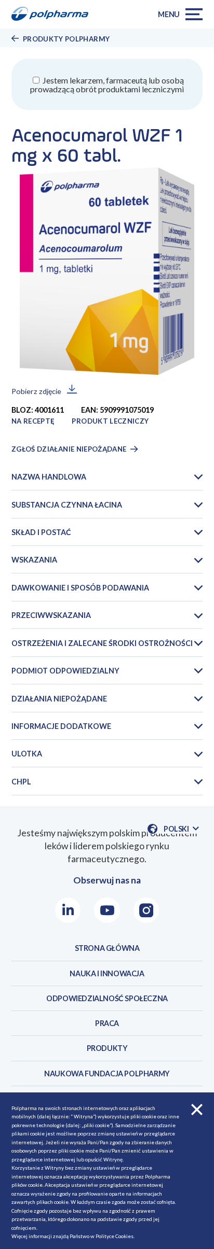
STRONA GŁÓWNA (107, 948)
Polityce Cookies (114, 1236)
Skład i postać (41, 532)
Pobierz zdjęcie (36, 391)
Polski (181, 829)
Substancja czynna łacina (66, 504)
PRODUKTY (107, 1048)
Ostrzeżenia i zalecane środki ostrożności (102, 643)
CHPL (21, 781)
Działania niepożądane (59, 698)
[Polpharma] (53, 14)
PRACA (107, 1023)
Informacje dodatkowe (61, 726)
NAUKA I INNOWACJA (107, 973)
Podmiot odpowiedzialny (65, 670)
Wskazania (34, 559)
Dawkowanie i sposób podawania (80, 587)
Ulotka (26, 753)
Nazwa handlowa (48, 476)
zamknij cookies (197, 1109)
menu (169, 14)
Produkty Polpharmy (66, 39)
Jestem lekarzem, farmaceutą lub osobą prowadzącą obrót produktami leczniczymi (107, 84)
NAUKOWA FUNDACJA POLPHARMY (107, 1073)
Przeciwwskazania (51, 615)
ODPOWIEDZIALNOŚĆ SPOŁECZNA (107, 998)
